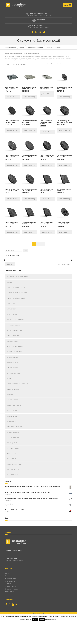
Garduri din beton (13, 335)
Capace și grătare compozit (17, 293)
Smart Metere (11, 421)
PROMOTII (10, 394)
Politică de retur (9, 591)
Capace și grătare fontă (16, 298)
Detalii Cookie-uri (10, 581)
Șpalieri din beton (13, 432)
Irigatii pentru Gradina (15, 346)
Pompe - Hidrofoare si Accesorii (18, 384)
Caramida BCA (11, 309)
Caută (25, 250)
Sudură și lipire (12, 443)
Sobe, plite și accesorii (15, 427)
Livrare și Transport (11, 586)
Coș (6, 576)
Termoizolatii (11, 453)
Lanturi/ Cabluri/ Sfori (14, 352)
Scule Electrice (12, 400)
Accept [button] (35, 619)
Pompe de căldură (13, 389)
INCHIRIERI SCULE (12, 341)
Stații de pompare (13, 437)
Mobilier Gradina (12, 357)
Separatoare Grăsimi (14, 405)
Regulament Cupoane (11, 589)
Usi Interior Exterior (14, 464)
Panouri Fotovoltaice (14, 373)
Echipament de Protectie (15, 319)
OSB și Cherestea (13, 368)
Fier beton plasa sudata (15, 330)
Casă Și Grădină (12, 314)
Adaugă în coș (12, 97)
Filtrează (9, 264)
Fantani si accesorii (13, 325)
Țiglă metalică (12, 459)
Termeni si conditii (10, 578)
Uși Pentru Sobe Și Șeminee (16, 469)
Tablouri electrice (13, 448)
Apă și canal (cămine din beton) (17, 277)
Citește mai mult (45, 94)
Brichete (10, 282)
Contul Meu (8, 583)
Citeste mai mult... (51, 619)
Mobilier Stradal (12, 362)
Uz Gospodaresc (12, 475)
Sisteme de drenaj (13, 416)
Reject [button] (42, 619)
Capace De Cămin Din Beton (16, 287)
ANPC (7, 573)
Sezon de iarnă (12, 410)
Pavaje (9, 378)
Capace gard (11, 303)
